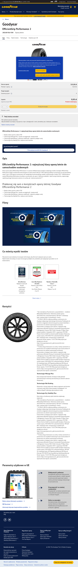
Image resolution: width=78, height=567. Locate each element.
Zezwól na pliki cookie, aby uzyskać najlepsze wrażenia (47, 75)
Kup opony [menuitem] (61, 11)
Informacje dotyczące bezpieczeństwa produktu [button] (15, 507)
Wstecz (7, 19)
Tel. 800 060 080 (16, 1)
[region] (39, 68)
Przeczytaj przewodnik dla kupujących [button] (38, 150)
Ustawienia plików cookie (23, 70)
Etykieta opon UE (33, 38)
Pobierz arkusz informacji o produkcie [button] (12, 501)
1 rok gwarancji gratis (39, 16)
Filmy (8, 38)
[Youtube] (9, 520)
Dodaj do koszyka (43, 106)
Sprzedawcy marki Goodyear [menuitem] (49, 11)
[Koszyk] (74, 7)
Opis (3, 38)
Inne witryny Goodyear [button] (71, 1)
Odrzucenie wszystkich (40, 70)
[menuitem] (51, 1)
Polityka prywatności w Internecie (39, 66)
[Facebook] (5, 520)
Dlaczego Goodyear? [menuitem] (31, 11)
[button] (11, 87)
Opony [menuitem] (3, 11)
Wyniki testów (15, 38)
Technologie (23, 38)
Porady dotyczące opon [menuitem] (16, 11)
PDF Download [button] (6, 504)
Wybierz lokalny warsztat (8, 124)
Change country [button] (62, 1)
